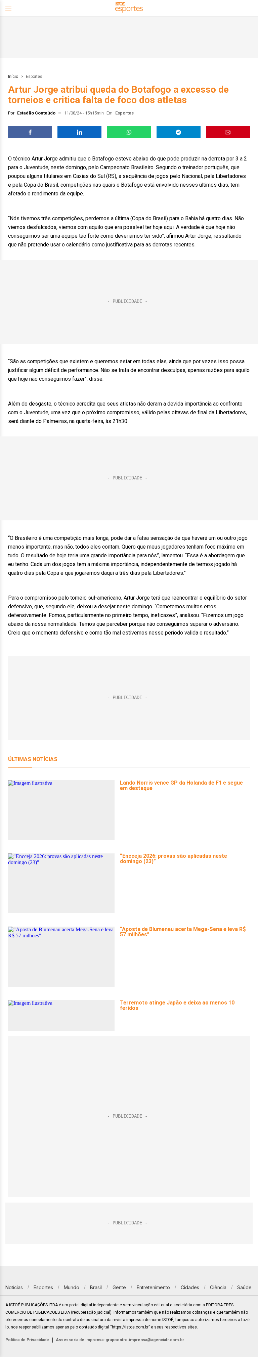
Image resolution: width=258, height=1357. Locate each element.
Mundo (71, 1287)
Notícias (14, 1287)
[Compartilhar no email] (228, 132)
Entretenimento (153, 1287)
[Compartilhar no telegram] (179, 132)
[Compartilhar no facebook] (30, 132)
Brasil (96, 1287)
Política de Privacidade (27, 1340)
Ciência (218, 1287)
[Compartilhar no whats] (129, 132)
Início (13, 76)
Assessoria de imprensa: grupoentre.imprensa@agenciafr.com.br (120, 1340)
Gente (119, 1287)
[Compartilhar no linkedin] (79, 132)
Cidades (190, 1287)
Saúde (244, 1287)
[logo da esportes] (129, 8)
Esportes (34, 76)
